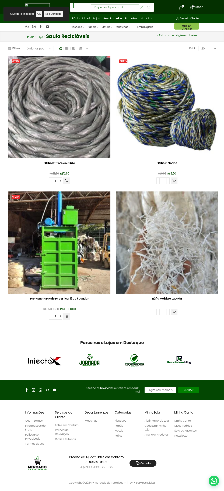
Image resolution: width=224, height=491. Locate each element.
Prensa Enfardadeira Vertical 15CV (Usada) (59, 299)
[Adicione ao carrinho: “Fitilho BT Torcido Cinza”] (66, 180)
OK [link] (39, 14)
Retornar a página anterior (178, 35)
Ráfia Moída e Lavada (167, 299)
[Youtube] (47, 27)
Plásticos (76, 27)
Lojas (96, 18)
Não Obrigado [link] (53, 14)
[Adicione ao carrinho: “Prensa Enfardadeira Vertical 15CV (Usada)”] (66, 316)
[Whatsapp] (27, 27)
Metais (106, 27)
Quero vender (186, 27)
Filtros (16, 48)
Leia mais (167, 288)
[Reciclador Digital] (134, 360)
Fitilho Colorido (167, 163)
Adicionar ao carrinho (59, 152)
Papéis (92, 27)
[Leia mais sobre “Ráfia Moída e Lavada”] (174, 312)
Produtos (131, 18)
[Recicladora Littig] (179, 360)
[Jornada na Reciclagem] (89, 360)
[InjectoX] (45, 360)
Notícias (146, 18)
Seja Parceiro (112, 18)
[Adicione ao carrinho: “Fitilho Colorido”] (174, 180)
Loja (40, 37)
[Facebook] (40, 27)
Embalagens (145, 27)
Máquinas (122, 27)
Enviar (189, 390)
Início (30, 37)
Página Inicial (81, 18)
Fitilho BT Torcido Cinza (59, 163)
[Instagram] (34, 27)
